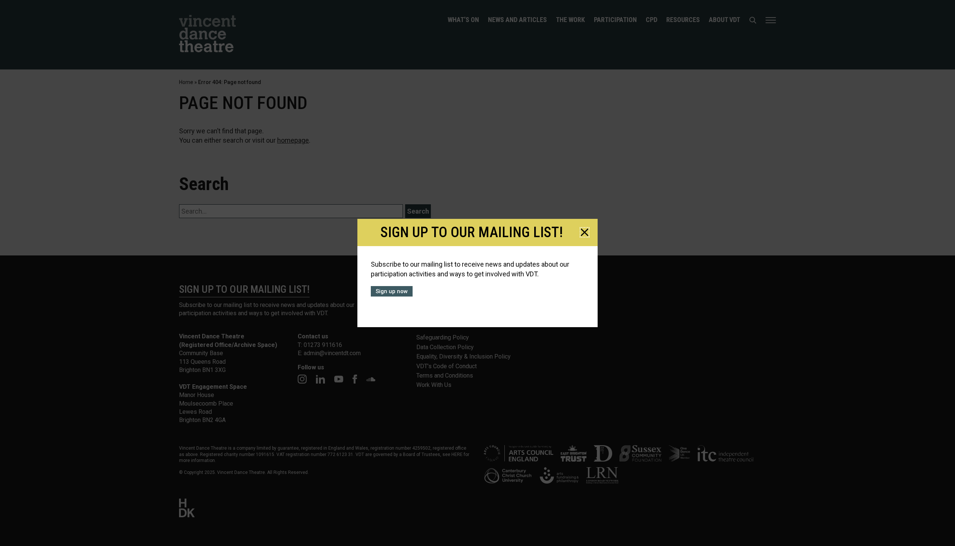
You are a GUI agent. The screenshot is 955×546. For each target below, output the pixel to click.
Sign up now (392, 291)
